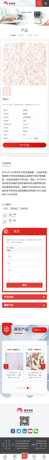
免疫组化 (14, 208)
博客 (3, 445)
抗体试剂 (24, 208)
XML (13, 445)
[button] (43, 366)
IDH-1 (9, 250)
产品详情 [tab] (6, 163)
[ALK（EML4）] (35, 361)
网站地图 (6, 444)
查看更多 (37, 330)
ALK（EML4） (35, 349)
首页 (14, 35)
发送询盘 (23, 145)
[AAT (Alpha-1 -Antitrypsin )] (14, 361)
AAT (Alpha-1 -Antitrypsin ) (14, 349)
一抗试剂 (29, 35)
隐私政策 (9, 444)
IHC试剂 (21, 35)
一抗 (5, 208)
